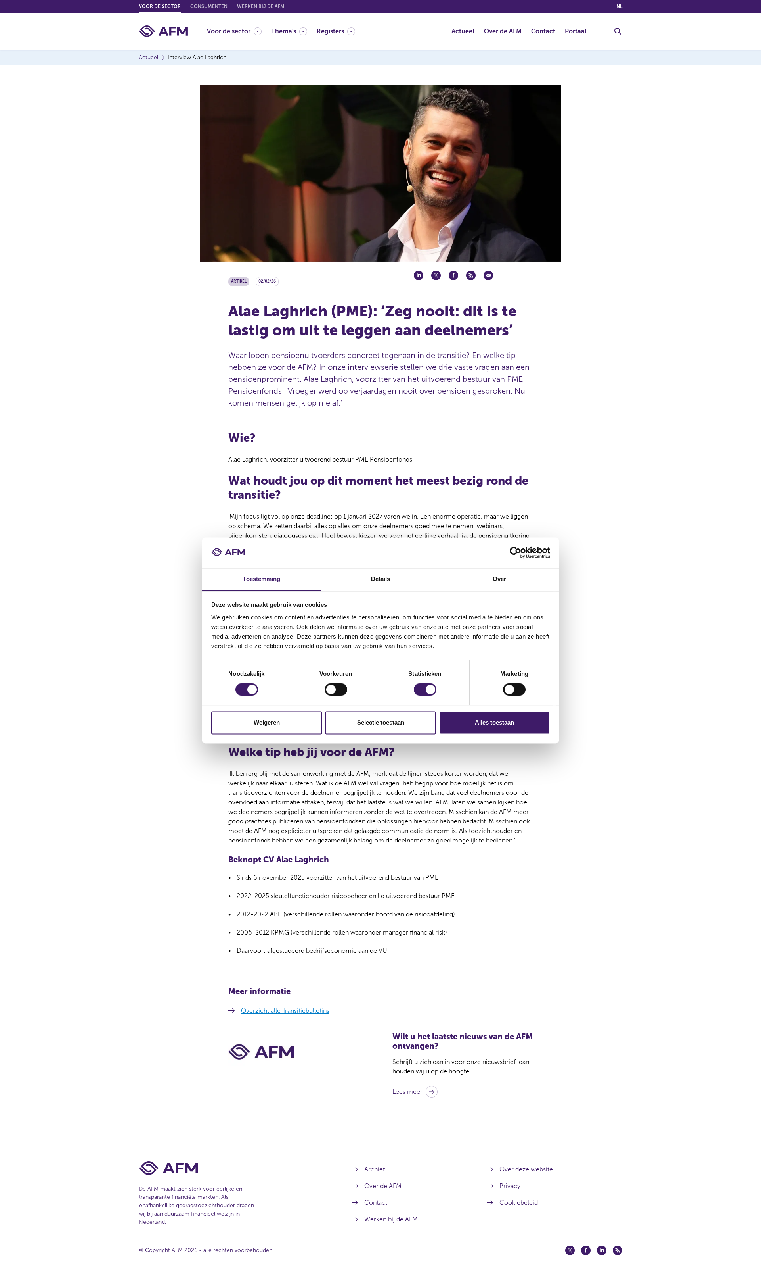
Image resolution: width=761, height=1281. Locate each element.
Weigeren (267, 722)
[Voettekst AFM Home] (233, 1168)
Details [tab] (380, 578)
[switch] (336, 689)
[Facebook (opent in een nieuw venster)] (586, 1250)
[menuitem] (239, 31)
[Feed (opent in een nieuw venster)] (617, 1250)
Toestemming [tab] (261, 578)
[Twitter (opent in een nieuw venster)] (570, 1250)
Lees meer (407, 1091)
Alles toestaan (494, 722)
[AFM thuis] (163, 31)
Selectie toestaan (380, 722)
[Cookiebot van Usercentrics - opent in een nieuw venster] (515, 553)
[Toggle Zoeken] (618, 31)
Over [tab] (499, 578)
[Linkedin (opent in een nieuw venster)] (601, 1250)
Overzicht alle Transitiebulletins (285, 1010)
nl (619, 6)
